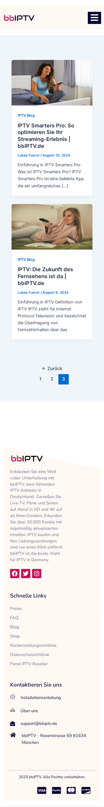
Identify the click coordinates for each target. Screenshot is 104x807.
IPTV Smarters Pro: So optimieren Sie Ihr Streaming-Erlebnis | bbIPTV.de (46, 135)
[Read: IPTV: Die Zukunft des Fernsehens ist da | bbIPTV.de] (52, 226)
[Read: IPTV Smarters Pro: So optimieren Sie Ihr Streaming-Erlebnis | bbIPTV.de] (52, 82)
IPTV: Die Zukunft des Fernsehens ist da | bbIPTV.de (45, 276)
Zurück (52, 368)
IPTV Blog (26, 115)
